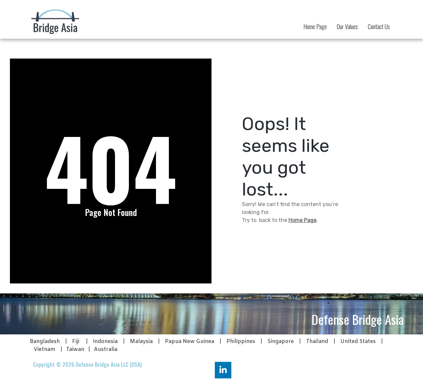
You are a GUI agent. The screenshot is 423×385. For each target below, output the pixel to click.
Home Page (315, 26)
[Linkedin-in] (223, 370)
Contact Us (379, 26)
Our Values (347, 26)
